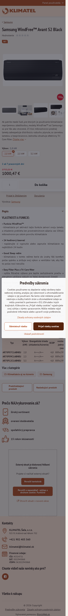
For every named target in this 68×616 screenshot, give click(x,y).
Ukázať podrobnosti (34, 333)
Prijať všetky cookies (48, 326)
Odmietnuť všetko (18, 326)
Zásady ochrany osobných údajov (34, 317)
